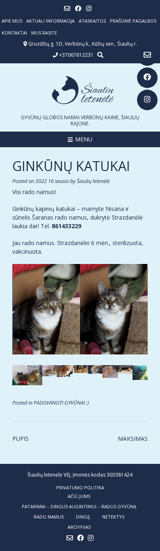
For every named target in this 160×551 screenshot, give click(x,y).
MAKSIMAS (133, 438)
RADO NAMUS (49, 517)
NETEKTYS (113, 517)
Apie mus (12, 21)
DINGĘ (83, 517)
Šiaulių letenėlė (93, 181)
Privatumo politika (80, 487)
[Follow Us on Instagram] (147, 100)
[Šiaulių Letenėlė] (80, 90)
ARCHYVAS (79, 527)
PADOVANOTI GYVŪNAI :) (61, 402)
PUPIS (20, 438)
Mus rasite (44, 33)
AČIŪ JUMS (79, 496)
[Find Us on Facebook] (147, 77)
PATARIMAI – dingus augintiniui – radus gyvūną (79, 506)
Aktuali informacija (50, 21)
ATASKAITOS (92, 21)
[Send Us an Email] (147, 55)
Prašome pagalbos (133, 21)
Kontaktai (14, 33)
